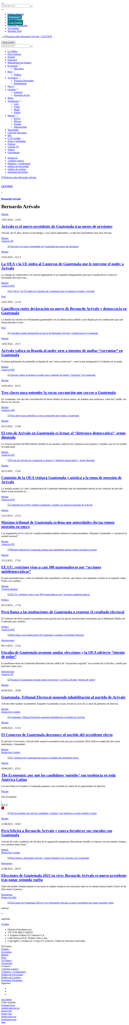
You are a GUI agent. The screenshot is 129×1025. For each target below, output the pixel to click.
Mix (10, 135)
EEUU (17, 118)
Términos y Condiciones (13, 971)
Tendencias (13, 101)
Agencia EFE (8, 286)
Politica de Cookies (10, 977)
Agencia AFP (8, 410)
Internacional (20, 127)
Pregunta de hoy (22, 95)
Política (17, 74)
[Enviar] (31, 6)
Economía (13, 65)
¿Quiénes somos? (10, 969)
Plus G (11, 86)
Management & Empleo (19, 62)
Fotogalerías (14, 152)
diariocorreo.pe (8, 1016)
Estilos (17, 112)
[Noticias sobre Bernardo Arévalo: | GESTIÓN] (28, 36)
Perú (10, 71)
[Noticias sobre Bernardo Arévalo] (18, 177)
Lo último (12, 51)
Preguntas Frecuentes (11, 980)
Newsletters (13, 28)
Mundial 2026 (15, 31)
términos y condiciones (19, 163)
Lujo (16, 104)
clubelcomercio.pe (10, 1008)
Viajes (17, 106)
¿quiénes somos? (16, 160)
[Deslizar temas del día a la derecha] (2, 37)
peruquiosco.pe (8, 1019)
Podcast (11, 144)
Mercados (19, 68)
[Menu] (2, 3)
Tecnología (13, 129)
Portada (11, 57)
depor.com (6, 1011)
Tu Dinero (13, 77)
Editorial (18, 92)
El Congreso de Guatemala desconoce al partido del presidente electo (57, 735)
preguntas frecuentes (18, 172)
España (17, 124)
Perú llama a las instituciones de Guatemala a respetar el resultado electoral (62, 612)
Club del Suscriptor (17, 132)
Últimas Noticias (16, 14)
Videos (11, 149)
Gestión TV (13, 146)
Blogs (10, 98)
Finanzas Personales (18, 25)
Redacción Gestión (10, 712)
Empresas (12, 19)
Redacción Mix (9, 897)
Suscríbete (6, 999)
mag (3, 1022)
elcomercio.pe (8, 1005)
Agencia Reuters (9, 589)
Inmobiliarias (20, 83)
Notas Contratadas (17, 141)
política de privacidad (18, 166)
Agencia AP (7, 241)
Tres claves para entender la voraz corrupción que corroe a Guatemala (58, 392)
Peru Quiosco (14, 54)
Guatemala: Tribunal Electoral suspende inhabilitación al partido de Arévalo (63, 697)
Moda (17, 109)
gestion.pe (13, 158)
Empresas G (15, 17)
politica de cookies (17, 169)
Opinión (12, 89)
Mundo (11, 115)
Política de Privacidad (12, 974)
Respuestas (6, 863)
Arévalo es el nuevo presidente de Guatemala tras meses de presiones (56, 226)
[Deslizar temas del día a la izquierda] (2, 9)
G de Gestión (15, 22)
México (17, 121)
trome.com (6, 1013)
